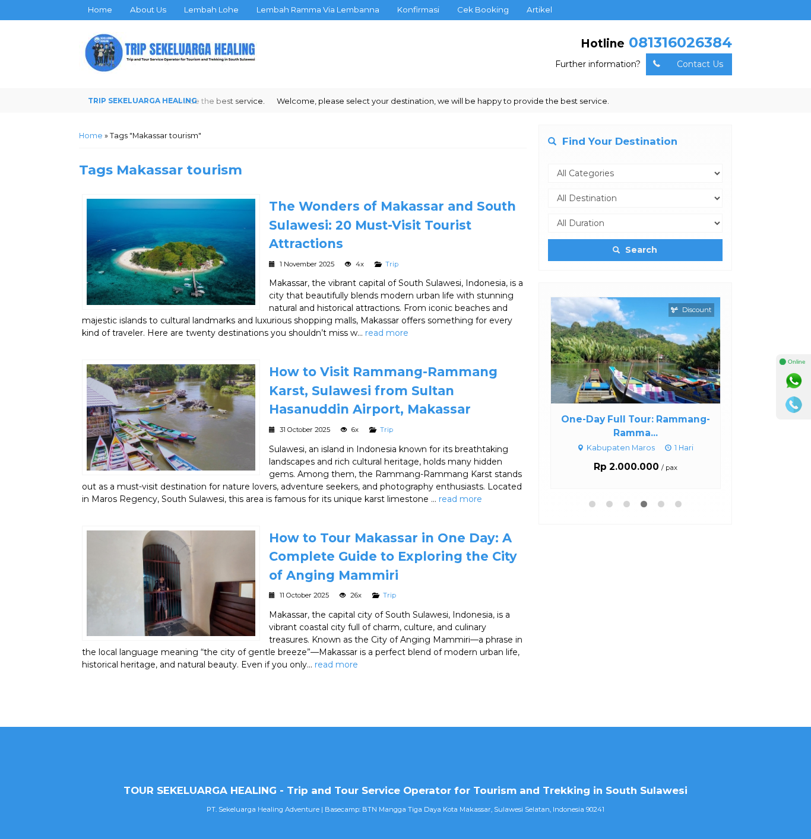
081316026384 (680, 42)
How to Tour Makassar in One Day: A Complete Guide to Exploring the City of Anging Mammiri (393, 556)
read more (386, 333)
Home (100, 9)
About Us (148, 9)
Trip (391, 264)
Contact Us (700, 64)
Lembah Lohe (211, 9)
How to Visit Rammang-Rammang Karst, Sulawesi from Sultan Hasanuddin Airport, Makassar (383, 390)
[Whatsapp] (794, 381)
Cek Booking (483, 9)
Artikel (539, 9)
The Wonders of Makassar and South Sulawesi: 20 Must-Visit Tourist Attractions (392, 225)
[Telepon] (794, 405)
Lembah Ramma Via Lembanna (317, 9)
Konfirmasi (418, 9)
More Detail (646, 349)
